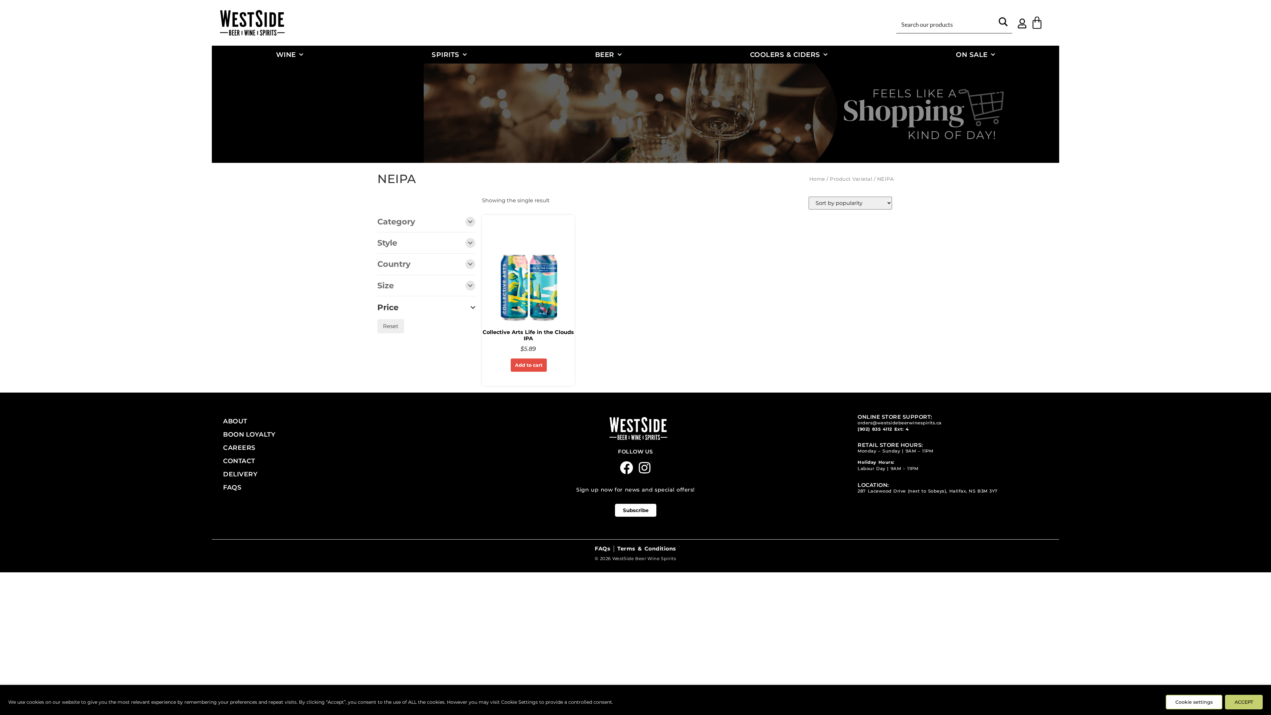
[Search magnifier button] (1003, 24)
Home (817, 179)
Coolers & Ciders (785, 54)
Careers (239, 448)
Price (388, 307)
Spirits (445, 54)
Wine (286, 54)
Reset (391, 326)
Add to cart (528, 365)
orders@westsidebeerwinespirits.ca (900, 422)
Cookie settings (1194, 702)
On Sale (972, 54)
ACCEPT (1244, 702)
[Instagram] (644, 467)
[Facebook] (626, 467)
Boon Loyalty (249, 434)
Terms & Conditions (646, 549)
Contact (239, 461)
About (235, 421)
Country (393, 264)
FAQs (232, 487)
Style (387, 243)
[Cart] (1037, 22)
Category (396, 222)
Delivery (240, 474)
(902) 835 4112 (875, 429)
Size (385, 286)
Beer (604, 54)
